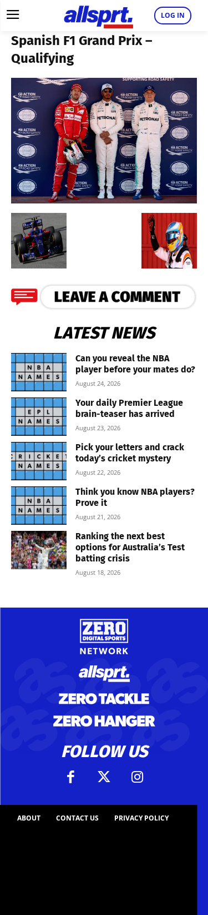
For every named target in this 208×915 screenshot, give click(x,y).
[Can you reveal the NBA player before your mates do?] (39, 372)
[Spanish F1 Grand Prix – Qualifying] (104, 199)
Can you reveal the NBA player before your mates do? (135, 364)
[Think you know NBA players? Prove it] (39, 505)
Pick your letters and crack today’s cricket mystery (129, 453)
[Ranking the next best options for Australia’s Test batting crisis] (39, 550)
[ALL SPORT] (98, 15)
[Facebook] (71, 777)
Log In (173, 15)
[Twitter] (104, 777)
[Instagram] (137, 777)
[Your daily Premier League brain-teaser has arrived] (39, 416)
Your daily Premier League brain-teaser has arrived (129, 408)
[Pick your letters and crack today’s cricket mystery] (39, 461)
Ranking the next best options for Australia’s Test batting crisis (130, 547)
